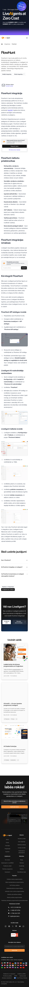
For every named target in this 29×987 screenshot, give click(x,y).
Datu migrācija (21, 841)
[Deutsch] (13, 963)
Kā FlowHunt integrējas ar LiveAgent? (12, 567)
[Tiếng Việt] (21, 967)
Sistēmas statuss (22, 844)
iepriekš (10, 110)
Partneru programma (7, 869)
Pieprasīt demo (14, 146)
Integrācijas (7, 44)
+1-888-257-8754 (15, 910)
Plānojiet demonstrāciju (18, 622)
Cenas (7, 842)
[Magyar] (7, 965)
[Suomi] (26, 963)
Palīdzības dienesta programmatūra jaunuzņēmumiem (14, 900)
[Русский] (7, 967)
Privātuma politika (7, 975)
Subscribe (14, 950)
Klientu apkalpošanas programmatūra (14, 882)
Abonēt (24, 267)
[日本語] (13, 965)
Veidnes (22, 869)
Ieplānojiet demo (14, 806)
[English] (18, 963)
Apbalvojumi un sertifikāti (7, 862)
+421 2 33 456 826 (15, 907)
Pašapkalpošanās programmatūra (14, 888)
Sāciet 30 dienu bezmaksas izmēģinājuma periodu (14, 802)
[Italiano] (10, 965)
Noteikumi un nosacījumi (9, 973)
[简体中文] (23, 967)
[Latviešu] (18, 965)
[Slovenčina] (10, 967)
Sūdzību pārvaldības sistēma (14, 894)
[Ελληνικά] (15, 963)
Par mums (7, 859)
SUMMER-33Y (7, 24)
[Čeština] (7, 963)
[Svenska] (15, 967)
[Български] (5, 963)
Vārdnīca (21, 862)
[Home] (2, 44)
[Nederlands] (21, 965)
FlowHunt (14, 44)
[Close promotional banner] (27, 2)
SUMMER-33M (12, 22)
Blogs (21, 859)
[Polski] (26, 965)
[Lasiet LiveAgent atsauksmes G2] (14, 935)
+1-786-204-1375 (15, 913)
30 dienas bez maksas (14, 149)
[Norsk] (23, 965)
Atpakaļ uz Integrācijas (8, 586)
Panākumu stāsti (7, 866)
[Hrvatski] (5, 965)
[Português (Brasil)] (2, 967)
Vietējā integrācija (6, 74)
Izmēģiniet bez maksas (8, 589)
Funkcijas (7, 845)
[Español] (21, 963)
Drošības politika (22, 973)
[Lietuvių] (15, 965)
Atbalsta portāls (22, 838)
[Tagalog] (18, 967)
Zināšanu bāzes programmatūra (14, 879)
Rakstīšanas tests (21, 872)
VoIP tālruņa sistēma (14, 885)
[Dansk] (10, 963)
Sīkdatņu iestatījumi (7, 978)
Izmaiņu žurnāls (21, 847)
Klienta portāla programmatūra (14, 897)
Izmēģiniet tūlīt (6, 622)
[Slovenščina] (13, 967)
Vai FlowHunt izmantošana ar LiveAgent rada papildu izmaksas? (12, 575)
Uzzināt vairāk (9, 86)
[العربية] (2, 963)
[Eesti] (23, 963)
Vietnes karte (22, 975)
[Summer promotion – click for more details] (14, 17)
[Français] (2, 965)
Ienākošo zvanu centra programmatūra (14, 891)
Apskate (7, 851)
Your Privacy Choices (22, 978)
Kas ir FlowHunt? (6, 560)
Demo (7, 839)
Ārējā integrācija (18, 74)
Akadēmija (21, 866)
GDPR (15, 975)
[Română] (5, 967)
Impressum (7, 872)
